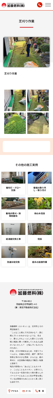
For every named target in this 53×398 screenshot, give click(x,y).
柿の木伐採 (39, 213)
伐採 (40, 238)
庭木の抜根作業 (39, 261)
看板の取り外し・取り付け (39, 189)
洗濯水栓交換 (13, 261)
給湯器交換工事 (13, 238)
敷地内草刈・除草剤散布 (13, 214)
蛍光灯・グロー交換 (13, 189)
